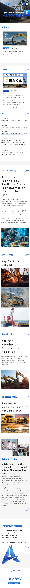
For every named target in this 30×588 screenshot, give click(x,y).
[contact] (23, 4)
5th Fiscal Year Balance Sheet (12, 127)
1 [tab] (13, 107)
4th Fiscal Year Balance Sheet (12, 133)
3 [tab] (16, 107)
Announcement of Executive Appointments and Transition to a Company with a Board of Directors (13, 142)
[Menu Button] (27, 4)
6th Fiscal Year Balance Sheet (12, 120)
